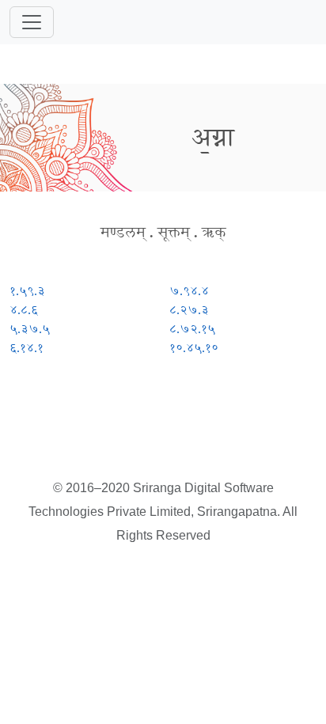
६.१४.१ (26, 347)
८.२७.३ (189, 310)
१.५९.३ (27, 291)
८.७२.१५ (192, 328)
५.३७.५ (29, 328)
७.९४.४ (189, 291)
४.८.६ (23, 310)
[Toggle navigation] (31, 22)
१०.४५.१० (193, 347)
